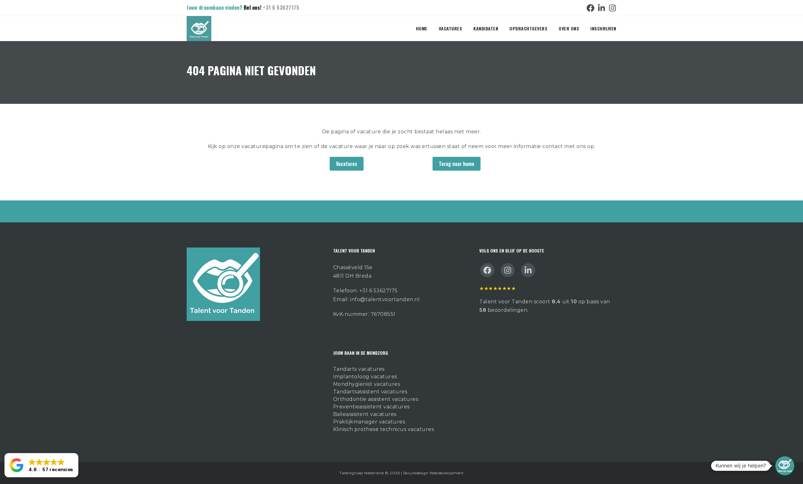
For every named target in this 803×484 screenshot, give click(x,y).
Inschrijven (603, 28)
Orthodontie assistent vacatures (375, 399)
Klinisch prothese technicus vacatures (383, 429)
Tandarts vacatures (359, 369)
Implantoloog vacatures (365, 377)
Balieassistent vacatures (364, 414)
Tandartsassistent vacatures (370, 392)
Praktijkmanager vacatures (369, 422)
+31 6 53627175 (281, 7)
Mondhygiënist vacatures (366, 384)
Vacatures (450, 28)
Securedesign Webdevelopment (433, 473)
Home (422, 28)
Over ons (569, 28)
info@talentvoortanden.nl (385, 299)
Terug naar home (456, 164)
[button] (784, 465)
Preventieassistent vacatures (371, 407)
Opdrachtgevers (528, 28)
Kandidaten (485, 28)
